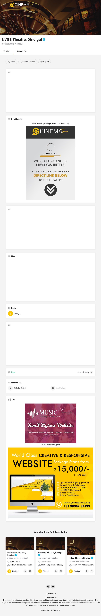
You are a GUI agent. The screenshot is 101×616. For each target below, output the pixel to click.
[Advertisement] (50, 92)
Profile (6, 51)
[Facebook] (48, 587)
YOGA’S (56, 610)
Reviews (21, 51)
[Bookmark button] (30, 571)
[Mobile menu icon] (4, 5)
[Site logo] (22, 5)
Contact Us (51, 594)
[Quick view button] (25, 571)
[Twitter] (53, 587)
